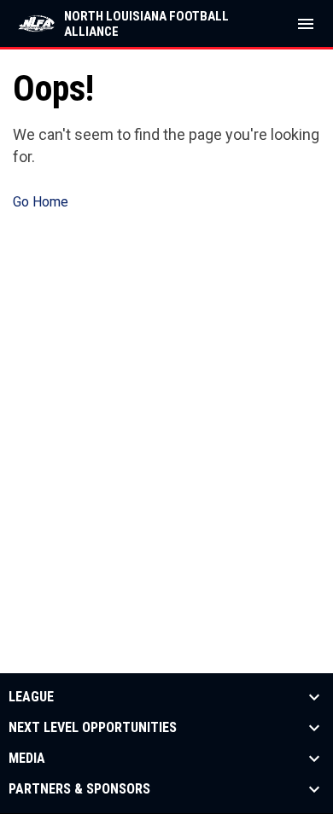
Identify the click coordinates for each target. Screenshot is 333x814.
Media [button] (27, 758)
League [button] (31, 697)
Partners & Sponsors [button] (79, 789)
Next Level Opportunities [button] (93, 728)
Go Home (40, 202)
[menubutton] (305, 24)
